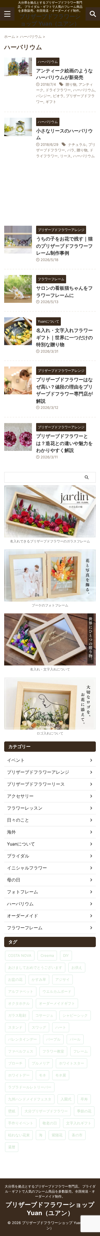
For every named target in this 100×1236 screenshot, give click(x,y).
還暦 (11, 1147)
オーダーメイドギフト (57, 1003)
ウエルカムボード (56, 991)
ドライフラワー (58, 90)
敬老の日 (49, 1123)
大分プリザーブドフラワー (46, 1111)
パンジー (43, 96)
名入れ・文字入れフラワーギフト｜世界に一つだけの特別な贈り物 (64, 337)
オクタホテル (19, 1003)
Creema (47, 955)
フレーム (80, 1051)
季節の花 (84, 1111)
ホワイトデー (19, 1075)
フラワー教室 (53, 1051)
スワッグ (39, 1027)
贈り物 (71, 84)
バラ (70, 150)
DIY (66, 955)
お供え (76, 967)
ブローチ (15, 1063)
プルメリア (41, 1063)
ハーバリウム (84, 90)
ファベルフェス (20, 1051)
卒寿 (84, 1099)
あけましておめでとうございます (35, 967)
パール (75, 1039)
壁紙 (11, 1111)
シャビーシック (75, 1015)
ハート (60, 1027)
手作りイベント (20, 1123)
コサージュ (44, 1015)
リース (65, 156)
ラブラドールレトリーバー (29, 1087)
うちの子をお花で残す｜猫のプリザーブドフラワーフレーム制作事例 (64, 246)
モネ (42, 1075)
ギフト (51, 101)
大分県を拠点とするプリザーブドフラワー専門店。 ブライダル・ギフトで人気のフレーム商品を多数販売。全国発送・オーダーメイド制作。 (50, 1191)
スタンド (15, 1027)
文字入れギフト (78, 1123)
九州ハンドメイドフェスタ (29, 1099)
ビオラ (58, 96)
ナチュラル (77, 144)
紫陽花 (57, 1135)
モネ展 (60, 1075)
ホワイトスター (71, 1063)
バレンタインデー (22, 1039)
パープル (53, 1039)
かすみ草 (39, 979)
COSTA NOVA (19, 955)
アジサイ (62, 979)
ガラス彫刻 (17, 1015)
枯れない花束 (19, 1135)
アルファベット (20, 991)
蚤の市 (77, 1135)
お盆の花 (15, 979)
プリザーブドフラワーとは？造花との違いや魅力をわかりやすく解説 (64, 443)
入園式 (66, 1099)
